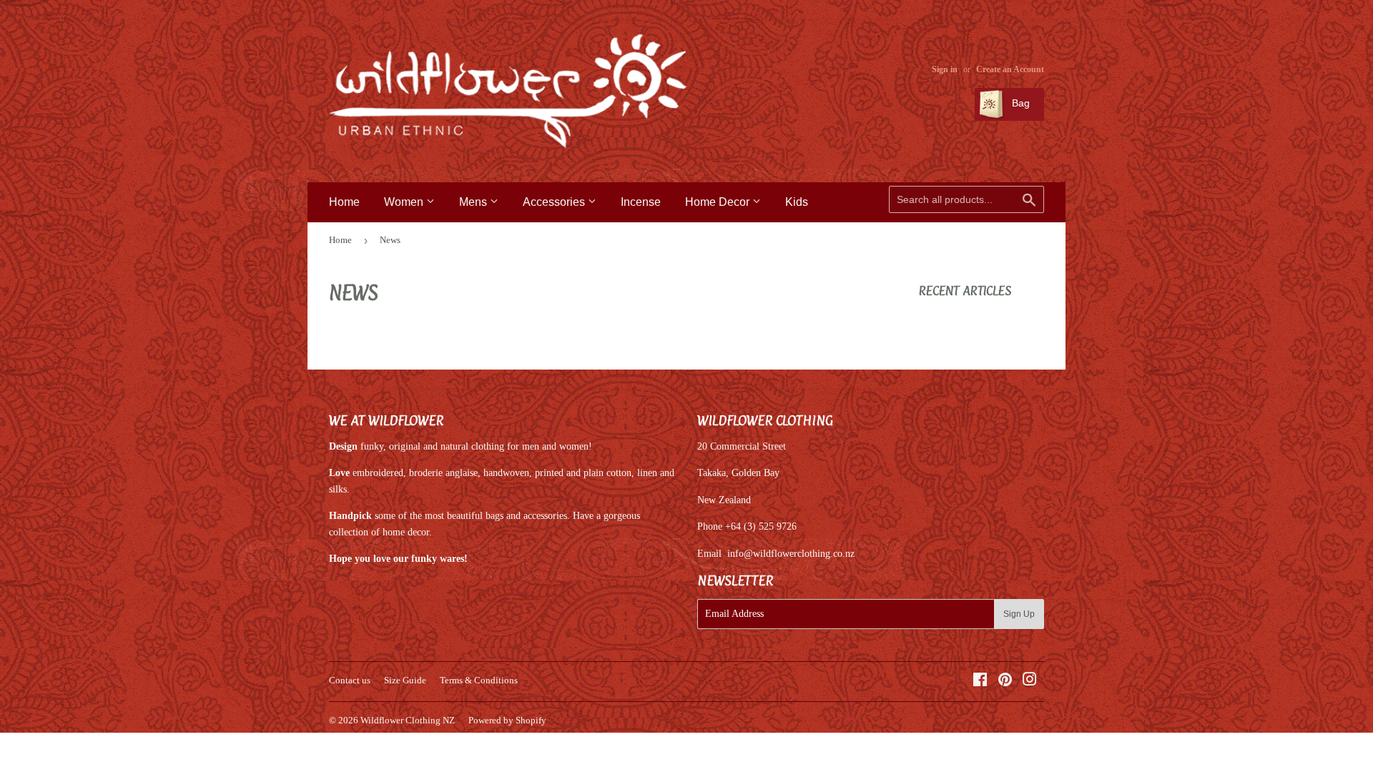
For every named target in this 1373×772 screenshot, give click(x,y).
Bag (1019, 103)
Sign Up (1019, 614)
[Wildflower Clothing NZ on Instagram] (1030, 681)
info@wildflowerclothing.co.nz (791, 553)
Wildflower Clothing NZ (407, 720)
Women (405, 202)
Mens (474, 202)
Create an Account (1010, 69)
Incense (641, 202)
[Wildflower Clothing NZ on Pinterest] (1005, 681)
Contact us (349, 680)
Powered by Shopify (507, 720)
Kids (796, 202)
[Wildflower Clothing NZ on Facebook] (980, 681)
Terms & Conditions (479, 680)
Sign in (945, 69)
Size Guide (405, 680)
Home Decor (718, 202)
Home (344, 202)
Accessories (555, 202)
